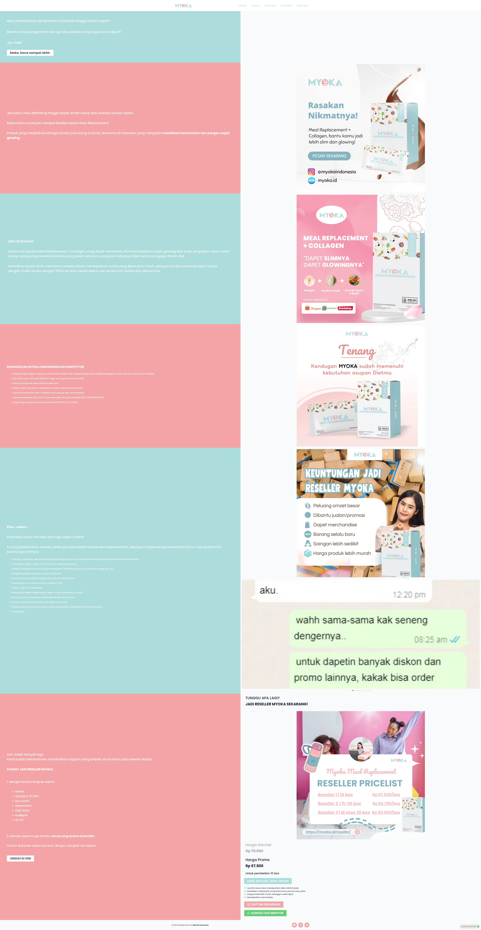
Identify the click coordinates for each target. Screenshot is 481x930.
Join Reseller (286, 5)
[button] (30, 53)
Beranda (243, 5)
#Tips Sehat (302, 5)
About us (256, 5)
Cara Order (270, 5)
